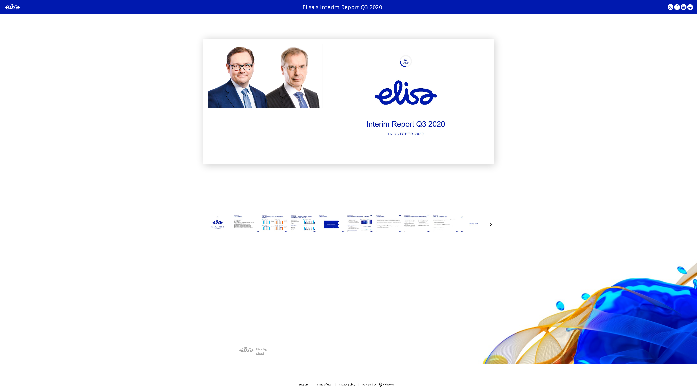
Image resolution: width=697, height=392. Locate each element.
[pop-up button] (312, 102)
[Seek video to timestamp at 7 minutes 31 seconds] (416, 223)
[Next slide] (486, 99)
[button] (670, 7)
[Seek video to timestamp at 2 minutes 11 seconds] (274, 223)
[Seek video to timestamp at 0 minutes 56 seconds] (246, 223)
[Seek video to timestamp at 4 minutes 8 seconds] (331, 223)
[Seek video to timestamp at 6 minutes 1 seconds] (388, 223)
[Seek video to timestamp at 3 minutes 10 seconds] (303, 223)
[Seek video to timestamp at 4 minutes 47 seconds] (360, 223)
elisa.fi (260, 353)
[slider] (265, 97)
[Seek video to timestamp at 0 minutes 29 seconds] (217, 223)
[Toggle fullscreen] (486, 46)
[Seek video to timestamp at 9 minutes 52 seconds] (445, 223)
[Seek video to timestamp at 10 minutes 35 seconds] (473, 223)
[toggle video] (306, 102)
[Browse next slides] (491, 224)
